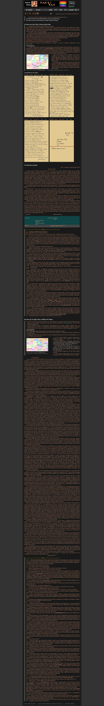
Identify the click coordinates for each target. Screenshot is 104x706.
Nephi (50, 9)
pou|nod (71, 9)
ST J (65, 9)
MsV (60, 9)
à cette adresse (66, 323)
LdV (76, 9)
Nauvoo (37, 9)
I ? (55, 10)
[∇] (42, 74)
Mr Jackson (28, 9)
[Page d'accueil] (31, 6)
